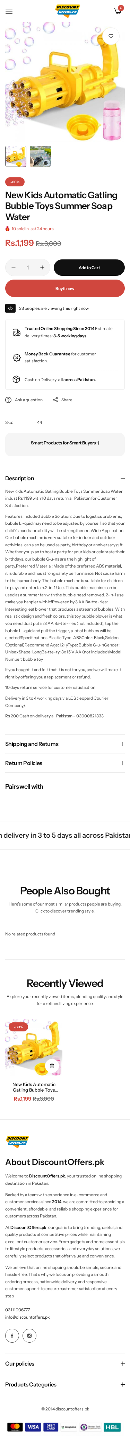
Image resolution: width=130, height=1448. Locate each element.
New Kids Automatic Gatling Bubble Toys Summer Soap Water (34, 1087)
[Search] (106, 11)
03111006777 (17, 1309)
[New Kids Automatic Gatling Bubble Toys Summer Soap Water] (33, 1047)
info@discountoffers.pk (27, 1317)
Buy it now (64, 288)
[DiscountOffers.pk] (67, 11)
